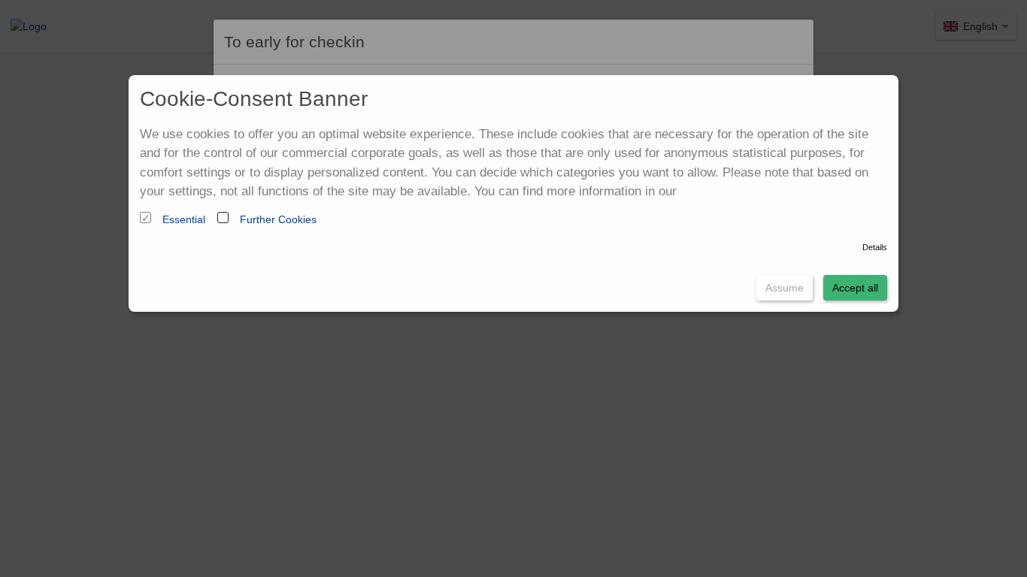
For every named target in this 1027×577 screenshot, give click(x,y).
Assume (784, 288)
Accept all (855, 288)
